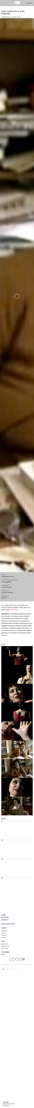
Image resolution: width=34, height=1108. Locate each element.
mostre (3, 933)
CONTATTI (4, 920)
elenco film (4, 948)
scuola (3, 937)
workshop (4, 931)
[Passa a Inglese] (29, 3)
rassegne (4, 935)
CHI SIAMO (5, 917)
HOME (3, 915)
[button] (2, 3)
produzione (4, 944)
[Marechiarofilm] (17, 3)
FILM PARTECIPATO (8, 924)
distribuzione (5, 946)
